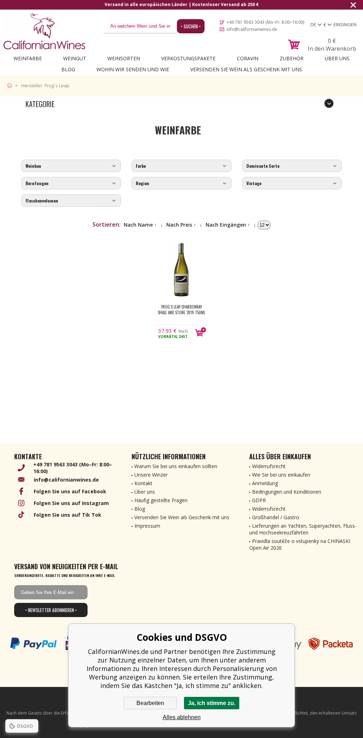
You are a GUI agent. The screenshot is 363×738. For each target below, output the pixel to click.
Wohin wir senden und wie (132, 69)
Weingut (74, 58)
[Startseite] (11, 85)
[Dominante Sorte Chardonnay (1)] (292, 166)
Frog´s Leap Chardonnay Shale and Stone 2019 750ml (181, 309)
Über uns (337, 58)
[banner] (44, 31)
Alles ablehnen (182, 717)
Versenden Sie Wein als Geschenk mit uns (246, 69)
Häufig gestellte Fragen (161, 500)
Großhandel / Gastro (275, 517)
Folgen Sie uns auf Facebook (70, 491)
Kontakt (143, 483)
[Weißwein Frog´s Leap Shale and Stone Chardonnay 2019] (181, 270)
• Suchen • (191, 26)
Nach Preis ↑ (181, 224)
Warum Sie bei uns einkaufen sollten (175, 466)
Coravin (247, 58)
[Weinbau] (71, 166)
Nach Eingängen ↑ (228, 224)
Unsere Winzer (151, 474)
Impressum (147, 525)
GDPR (259, 500)
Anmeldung (265, 483)
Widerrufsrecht (269, 466)
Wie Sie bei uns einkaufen (281, 474)
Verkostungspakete (188, 58)
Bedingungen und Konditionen (286, 491)
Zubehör (291, 58)
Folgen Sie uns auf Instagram (71, 503)
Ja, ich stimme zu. (211, 703)
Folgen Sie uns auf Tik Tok (67, 514)
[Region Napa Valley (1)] (181, 184)
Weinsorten (123, 58)
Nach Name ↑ (140, 224)
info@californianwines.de (252, 29)
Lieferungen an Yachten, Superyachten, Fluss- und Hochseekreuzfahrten (303, 529)
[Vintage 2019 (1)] (292, 184)
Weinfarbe (27, 58)
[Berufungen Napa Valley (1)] (71, 184)
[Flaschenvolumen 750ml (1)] (71, 201)
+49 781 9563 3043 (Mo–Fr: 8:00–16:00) (265, 22)
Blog (68, 69)
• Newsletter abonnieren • (51, 610)
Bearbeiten (150, 703)
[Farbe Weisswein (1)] (181, 166)
